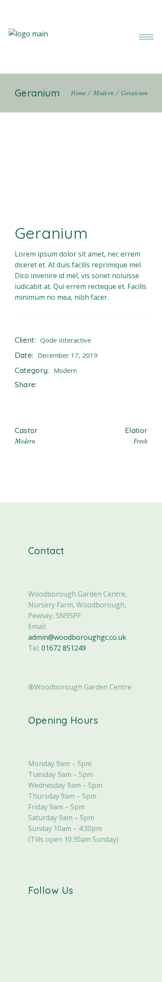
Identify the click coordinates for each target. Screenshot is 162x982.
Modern (65, 370)
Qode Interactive (65, 340)
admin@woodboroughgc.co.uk (77, 637)
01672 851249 (63, 648)
